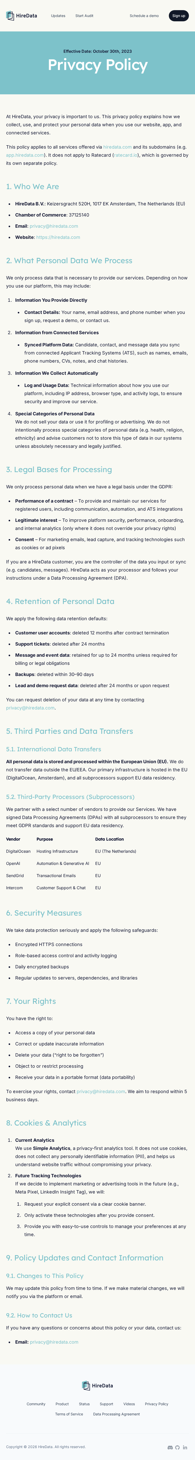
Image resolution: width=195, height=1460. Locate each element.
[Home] (21, 16)
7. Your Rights (31, 1001)
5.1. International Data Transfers (53, 749)
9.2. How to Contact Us (39, 1315)
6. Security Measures (44, 913)
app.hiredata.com (25, 155)
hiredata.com (117, 147)
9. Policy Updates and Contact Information (85, 1257)
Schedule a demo (144, 15)
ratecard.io (125, 155)
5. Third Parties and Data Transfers (69, 731)
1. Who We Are (32, 186)
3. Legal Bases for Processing (59, 469)
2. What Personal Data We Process (69, 260)
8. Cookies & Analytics (46, 1123)
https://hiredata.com (58, 237)
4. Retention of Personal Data (60, 601)
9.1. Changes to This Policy (45, 1275)
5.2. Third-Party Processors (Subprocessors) (70, 796)
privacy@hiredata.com (54, 226)
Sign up (178, 15)
